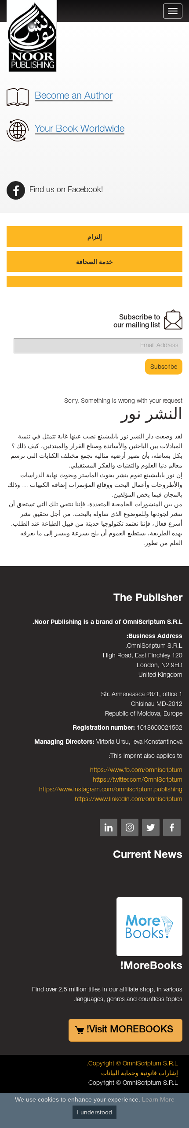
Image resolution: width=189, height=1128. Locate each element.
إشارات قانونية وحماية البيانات (139, 1073)
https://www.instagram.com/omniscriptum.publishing (110, 790)
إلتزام (94, 237)
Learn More (158, 1099)
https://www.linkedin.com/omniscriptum (128, 799)
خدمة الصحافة (94, 262)
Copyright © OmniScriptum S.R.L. (132, 1064)
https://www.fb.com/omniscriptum (136, 770)
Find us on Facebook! (65, 189)
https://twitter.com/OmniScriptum (137, 780)
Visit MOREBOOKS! (130, 1029)
